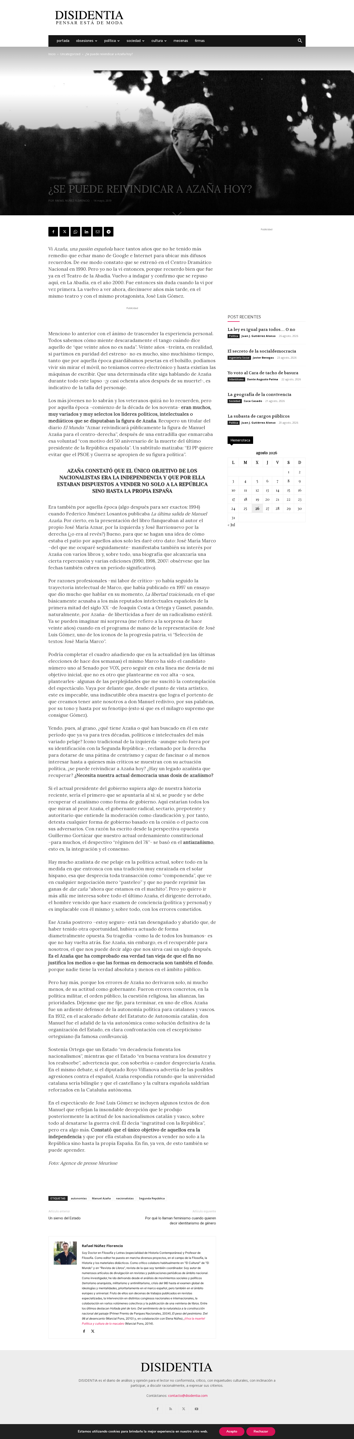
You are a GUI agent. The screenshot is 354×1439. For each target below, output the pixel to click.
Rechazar (261, 1431)
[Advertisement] (218, 17)
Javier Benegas (263, 357)
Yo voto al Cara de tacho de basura (263, 372)
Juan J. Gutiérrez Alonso (258, 336)
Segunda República (152, 1198)
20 (267, 499)
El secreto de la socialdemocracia (262, 351)
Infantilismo (236, 379)
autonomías (79, 1198)
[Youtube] (196, 1409)
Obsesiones (84, 41)
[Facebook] (53, 232)
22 (288, 499)
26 (257, 508)
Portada (63, 41)
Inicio (52, 54)
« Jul (231, 524)
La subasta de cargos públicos (259, 416)
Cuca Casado (253, 401)
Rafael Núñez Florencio (72, 200)
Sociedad (134, 41)
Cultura (157, 41)
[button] (300, 41)
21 (277, 499)
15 (288, 490)
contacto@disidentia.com (188, 1395)
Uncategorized (70, 54)
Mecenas (181, 41)
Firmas (200, 41)
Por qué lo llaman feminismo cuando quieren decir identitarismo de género (180, 1220)
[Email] (97, 232)
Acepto (231, 1431)
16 (300, 490)
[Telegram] (108, 232)
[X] (64, 232)
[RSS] (170, 1409)
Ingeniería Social (239, 357)
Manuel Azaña (101, 1198)
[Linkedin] (86, 232)
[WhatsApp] (75, 232)
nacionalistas (125, 1198)
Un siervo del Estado (64, 1218)
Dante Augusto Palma (262, 379)
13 (267, 490)
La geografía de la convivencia (259, 394)
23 (300, 499)
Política (110, 41)
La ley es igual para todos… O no (261, 329)
